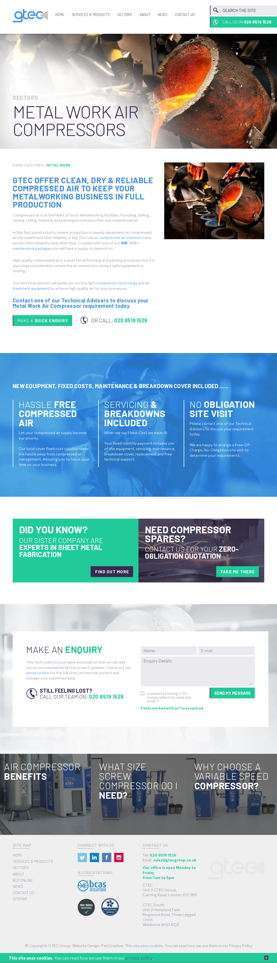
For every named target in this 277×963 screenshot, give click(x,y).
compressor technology (116, 283)
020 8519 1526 (106, 696)
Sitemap (20, 899)
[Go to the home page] (30, 15)
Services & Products (91, 14)
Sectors (124, 14)
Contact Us (185, 14)
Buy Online (23, 880)
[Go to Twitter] (82, 857)
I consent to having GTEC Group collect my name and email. (169, 697)
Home (59, 14)
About (145, 14)
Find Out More (112, 571)
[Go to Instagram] (119, 857)
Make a (42, 320)
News (162, 14)
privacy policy (139, 957)
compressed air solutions (120, 237)
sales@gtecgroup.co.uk (174, 860)
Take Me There (237, 571)
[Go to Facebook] (106, 857)
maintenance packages (32, 248)
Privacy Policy (240, 945)
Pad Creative (112, 945)
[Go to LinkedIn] (94, 857)
